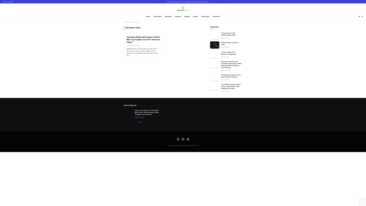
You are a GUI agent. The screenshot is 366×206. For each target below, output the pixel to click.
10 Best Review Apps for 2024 (230, 43)
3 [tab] (144, 122)
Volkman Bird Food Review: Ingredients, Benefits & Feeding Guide (187, 2)
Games (195, 16)
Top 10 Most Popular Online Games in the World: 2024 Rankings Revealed (231, 86)
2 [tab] (142, 122)
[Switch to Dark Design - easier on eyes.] (362, 16)
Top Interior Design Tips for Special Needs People (231, 76)
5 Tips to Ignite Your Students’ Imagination (228, 53)
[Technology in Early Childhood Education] (214, 35)
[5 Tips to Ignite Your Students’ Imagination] (214, 54)
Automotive (157, 16)
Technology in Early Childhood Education (228, 34)
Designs (187, 16)
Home (148, 16)
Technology (205, 16)
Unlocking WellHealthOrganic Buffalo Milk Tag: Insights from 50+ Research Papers (143, 39)
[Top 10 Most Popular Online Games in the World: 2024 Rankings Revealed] (214, 86)
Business (178, 16)
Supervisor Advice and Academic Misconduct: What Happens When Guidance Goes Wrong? (231, 64)
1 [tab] (140, 122)
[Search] (359, 16)
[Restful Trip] (183, 8)
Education (168, 16)
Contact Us (216, 16)
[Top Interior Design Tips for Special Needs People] (214, 77)
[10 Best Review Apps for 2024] (214, 45)
